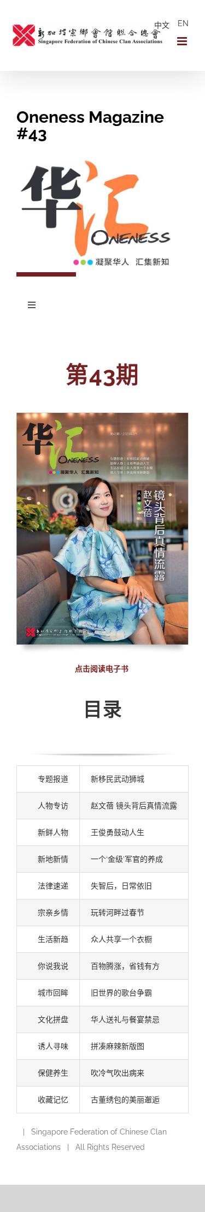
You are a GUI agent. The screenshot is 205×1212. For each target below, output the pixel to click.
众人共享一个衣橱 (121, 939)
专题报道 (53, 779)
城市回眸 (53, 992)
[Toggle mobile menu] (183, 41)
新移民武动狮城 (117, 779)
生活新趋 (53, 939)
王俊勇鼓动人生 (117, 832)
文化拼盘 (53, 1019)
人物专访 (53, 805)
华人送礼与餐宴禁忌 (125, 1019)
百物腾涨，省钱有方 (125, 966)
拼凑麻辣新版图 (117, 1046)
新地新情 (53, 859)
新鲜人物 (53, 832)
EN (183, 23)
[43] (102, 416)
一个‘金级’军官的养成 (127, 859)
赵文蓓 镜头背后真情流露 (134, 805)
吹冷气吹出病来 (117, 1073)
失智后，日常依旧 (121, 885)
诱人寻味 (53, 1046)
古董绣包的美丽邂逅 (125, 1099)
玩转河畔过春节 (117, 912)
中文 (161, 25)
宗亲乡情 (53, 912)
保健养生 (53, 1073)
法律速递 (53, 885)
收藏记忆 (53, 1099)
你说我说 (53, 966)
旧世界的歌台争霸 (121, 992)
